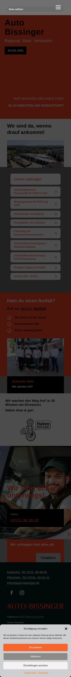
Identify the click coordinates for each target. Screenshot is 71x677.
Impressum (43, 673)
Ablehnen (36, 656)
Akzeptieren (35, 647)
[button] (66, 628)
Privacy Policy (30, 673)
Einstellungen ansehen (35, 665)
